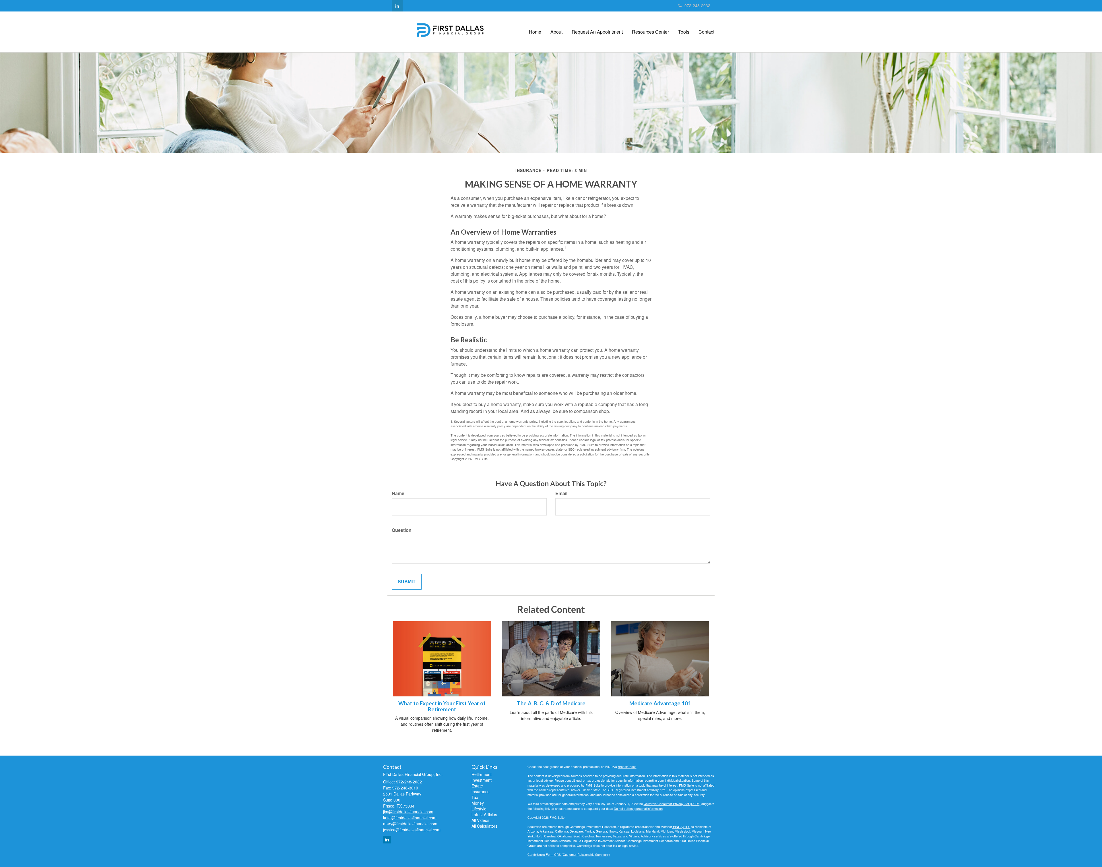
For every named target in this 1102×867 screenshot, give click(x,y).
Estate (477, 786)
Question (402, 530)
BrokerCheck (627, 766)
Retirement (482, 774)
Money (478, 803)
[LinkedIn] (397, 5)
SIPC (686, 826)
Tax (475, 797)
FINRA (677, 826)
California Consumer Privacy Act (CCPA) (672, 803)
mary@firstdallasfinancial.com (410, 824)
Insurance (481, 791)
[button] (556, 32)
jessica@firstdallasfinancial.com (412, 830)
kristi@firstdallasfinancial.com (409, 817)
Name (398, 493)
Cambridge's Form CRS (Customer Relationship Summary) (568, 854)
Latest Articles (484, 814)
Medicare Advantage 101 (660, 703)
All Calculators (484, 826)
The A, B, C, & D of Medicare (551, 703)
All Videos (480, 820)
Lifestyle (479, 809)
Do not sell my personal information (638, 808)
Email (561, 493)
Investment (482, 780)
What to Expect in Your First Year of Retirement (442, 706)
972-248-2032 (697, 5)
